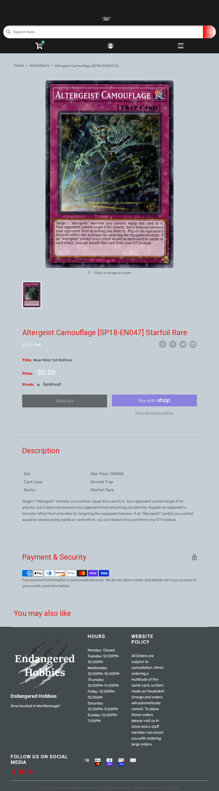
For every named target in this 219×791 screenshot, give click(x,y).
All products (39, 65)
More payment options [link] (154, 413)
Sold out (64, 400)
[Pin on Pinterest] (173, 344)
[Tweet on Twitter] (183, 344)
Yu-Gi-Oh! (31, 345)
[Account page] (110, 46)
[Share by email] (193, 344)
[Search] (209, 31)
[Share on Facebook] (162, 344)
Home (19, 65)
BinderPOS (170, 788)
